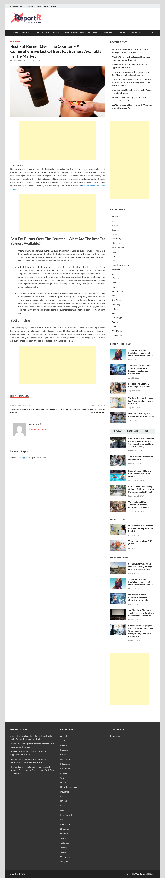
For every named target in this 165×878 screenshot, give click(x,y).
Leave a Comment (40, 61)
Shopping (116, 304)
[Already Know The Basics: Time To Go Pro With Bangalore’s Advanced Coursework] (118, 366)
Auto (15, 33)
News (114, 287)
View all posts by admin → (40, 429)
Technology (108, 33)
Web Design (117, 331)
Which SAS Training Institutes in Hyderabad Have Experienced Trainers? (141, 353)
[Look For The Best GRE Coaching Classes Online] (118, 384)
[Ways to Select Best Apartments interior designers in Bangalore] (118, 502)
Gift (113, 256)
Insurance (116, 269)
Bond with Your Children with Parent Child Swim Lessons (139, 473)
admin (29, 61)
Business (30, 6)
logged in (26, 457)
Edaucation (43, 33)
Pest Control (117, 291)
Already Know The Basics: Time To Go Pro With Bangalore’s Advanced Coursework (140, 369)
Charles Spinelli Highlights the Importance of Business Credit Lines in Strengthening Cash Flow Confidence (131, 82)
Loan (114, 282)
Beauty (115, 225)
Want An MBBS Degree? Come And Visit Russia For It (141, 414)
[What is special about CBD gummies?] (118, 541)
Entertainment (118, 247)
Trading (115, 322)
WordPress (140, 874)
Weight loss (15, 42)
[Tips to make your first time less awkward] (118, 457)
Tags (145, 431)
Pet (113, 295)
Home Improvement (74, 33)
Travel (121, 33)
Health (53, 6)
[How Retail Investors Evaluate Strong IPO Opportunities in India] (118, 595)
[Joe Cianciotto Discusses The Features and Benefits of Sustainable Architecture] (118, 610)
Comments (132, 431)
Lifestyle (38, 6)
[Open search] (153, 33)
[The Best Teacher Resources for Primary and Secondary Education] (118, 398)
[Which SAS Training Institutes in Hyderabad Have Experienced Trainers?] (118, 350)
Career (115, 234)
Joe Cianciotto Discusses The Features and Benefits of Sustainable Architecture (141, 613)
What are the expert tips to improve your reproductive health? (140, 528)
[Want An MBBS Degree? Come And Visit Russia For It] (118, 414)
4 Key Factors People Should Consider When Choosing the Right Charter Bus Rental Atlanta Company (141, 442)
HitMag (151, 874)
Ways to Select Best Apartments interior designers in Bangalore (138, 504)
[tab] (117, 431)
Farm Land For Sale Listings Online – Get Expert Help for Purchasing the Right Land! (141, 489)
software (115, 309)
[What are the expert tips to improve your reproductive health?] (118, 526)
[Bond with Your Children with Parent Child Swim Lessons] (118, 471)
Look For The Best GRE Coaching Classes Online (139, 385)
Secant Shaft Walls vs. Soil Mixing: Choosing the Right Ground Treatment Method (140, 566)
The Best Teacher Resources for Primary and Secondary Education (141, 401)
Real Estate (116, 300)
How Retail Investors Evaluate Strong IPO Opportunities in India (138, 597)
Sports (114, 313)
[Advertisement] (57, 140)
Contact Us (135, 33)
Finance (46, 6)
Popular (117, 431)
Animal (115, 216)
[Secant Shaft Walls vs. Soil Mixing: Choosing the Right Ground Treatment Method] (118, 564)
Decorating (116, 238)
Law (113, 273)
